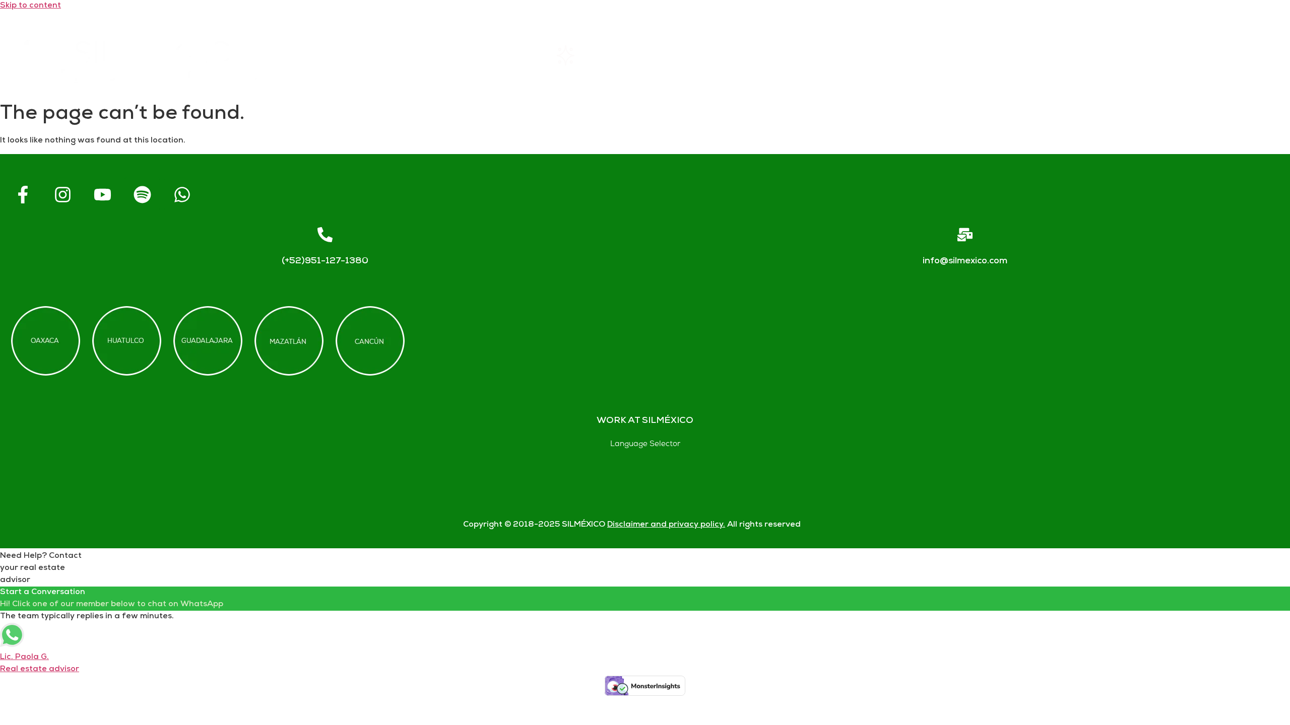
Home (437, 55)
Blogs (1220, 55)
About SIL (750, 55)
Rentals (589, 55)
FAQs (905, 55)
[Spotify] (142, 194)
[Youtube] (102, 194)
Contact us (1062, 55)
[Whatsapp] (182, 194)
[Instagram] (62, 194)
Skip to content (30, 6)
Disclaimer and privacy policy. (666, 525)
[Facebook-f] (22, 194)
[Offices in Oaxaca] (45, 341)
